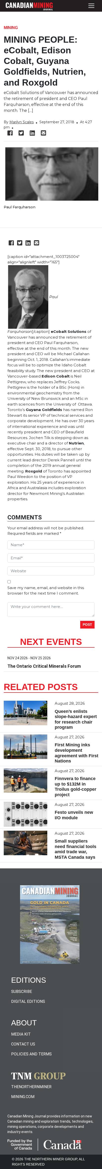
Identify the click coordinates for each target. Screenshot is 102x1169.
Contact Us (23, 1044)
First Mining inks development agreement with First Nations (76, 752)
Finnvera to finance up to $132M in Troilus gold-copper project (75, 786)
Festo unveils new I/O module (74, 815)
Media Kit (21, 1034)
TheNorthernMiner (31, 1086)
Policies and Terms (31, 1054)
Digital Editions (28, 1001)
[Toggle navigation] (91, 6)
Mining (11, 28)
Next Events (51, 642)
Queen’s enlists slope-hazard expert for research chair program (76, 719)
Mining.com (22, 1096)
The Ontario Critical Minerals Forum (44, 666)
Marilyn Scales (21, 122)
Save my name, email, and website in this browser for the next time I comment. (45, 590)
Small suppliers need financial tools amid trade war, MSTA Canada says (75, 849)
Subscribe (21, 991)
